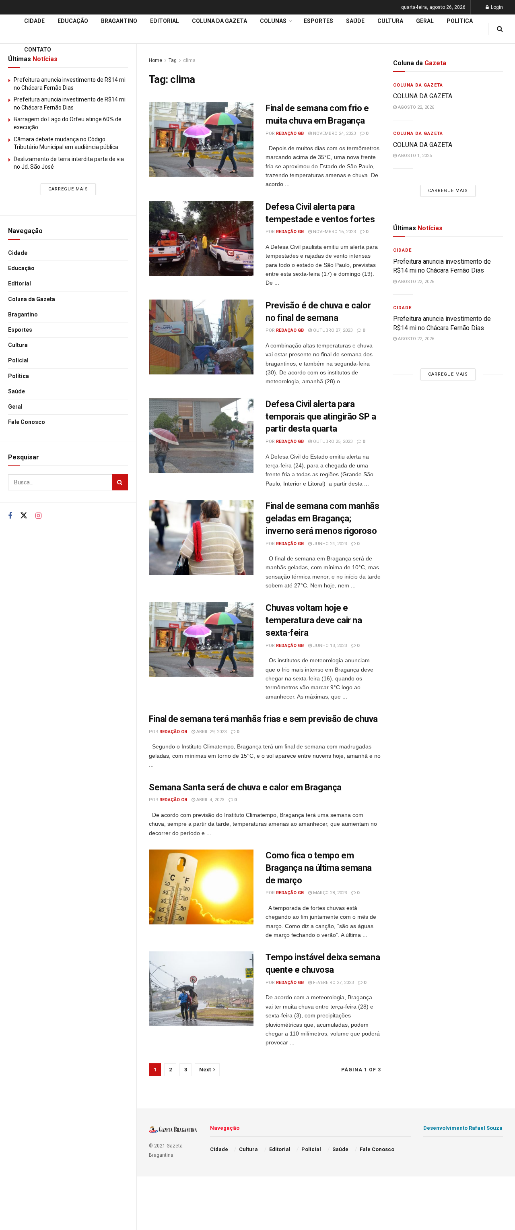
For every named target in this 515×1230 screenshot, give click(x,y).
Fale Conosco (26, 422)
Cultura (18, 345)
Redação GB (290, 133)
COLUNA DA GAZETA (422, 96)
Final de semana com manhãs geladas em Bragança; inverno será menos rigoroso (322, 518)
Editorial (19, 283)
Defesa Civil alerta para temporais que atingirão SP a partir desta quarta (321, 416)
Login (496, 7)
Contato (37, 49)
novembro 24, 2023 (334, 133)
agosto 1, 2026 (414, 155)
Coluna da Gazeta (31, 299)
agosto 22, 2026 (415, 107)
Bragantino (23, 314)
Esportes (20, 330)
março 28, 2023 (329, 892)
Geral (15, 406)
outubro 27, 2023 (332, 330)
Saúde (16, 391)
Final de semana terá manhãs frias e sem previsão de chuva (263, 719)
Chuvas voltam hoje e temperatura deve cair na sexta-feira (314, 620)
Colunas (273, 21)
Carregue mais (68, 189)
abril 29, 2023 (211, 731)
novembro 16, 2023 (334, 231)
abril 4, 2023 (209, 799)
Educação (21, 268)
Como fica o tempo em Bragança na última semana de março (319, 867)
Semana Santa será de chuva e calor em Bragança (245, 787)
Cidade (17, 253)
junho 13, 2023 (329, 645)
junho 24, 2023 (329, 543)
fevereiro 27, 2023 (333, 982)
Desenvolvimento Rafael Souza (463, 1128)
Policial (18, 360)
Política (18, 376)
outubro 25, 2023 (332, 441)
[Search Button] (120, 482)
